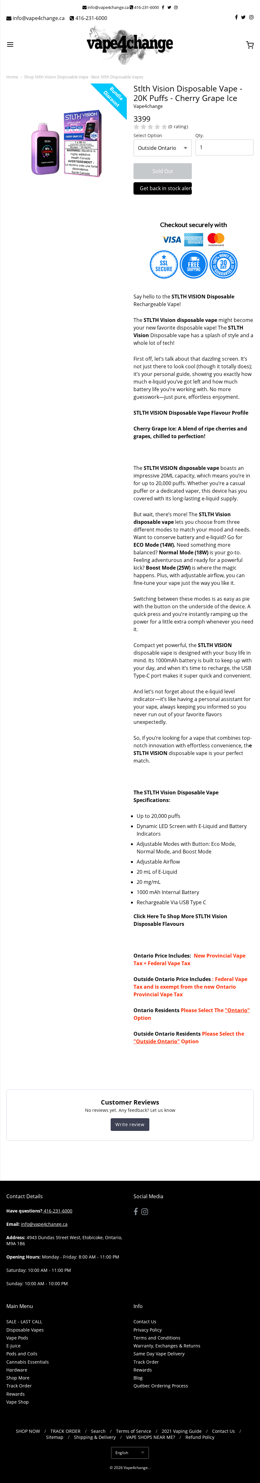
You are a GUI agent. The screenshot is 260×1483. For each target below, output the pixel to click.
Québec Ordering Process (160, 1386)
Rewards (15, 1394)
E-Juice (13, 1346)
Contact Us (144, 1322)
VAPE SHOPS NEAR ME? (150, 1437)
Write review (129, 1124)
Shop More (17, 1378)
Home (12, 77)
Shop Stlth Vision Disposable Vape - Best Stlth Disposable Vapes (83, 77)
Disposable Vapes (25, 1330)
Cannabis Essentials (27, 1362)
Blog (138, 1378)
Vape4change (136, 1467)
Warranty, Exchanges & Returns (166, 1346)
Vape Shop (17, 1402)
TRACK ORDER (65, 1431)
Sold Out (163, 171)
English (121, 1452)
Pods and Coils (21, 1354)
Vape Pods (17, 1338)
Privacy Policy (147, 1330)
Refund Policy (199, 1437)
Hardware (16, 1370)
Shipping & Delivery (95, 1437)
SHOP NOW (28, 1431)
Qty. (199, 135)
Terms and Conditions (156, 1338)
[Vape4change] (130, 45)
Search (98, 1431)
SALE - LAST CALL (24, 1322)
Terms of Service (133, 1431)
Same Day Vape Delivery (159, 1354)
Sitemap (54, 1437)
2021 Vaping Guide (182, 1431)
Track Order (19, 1386)
